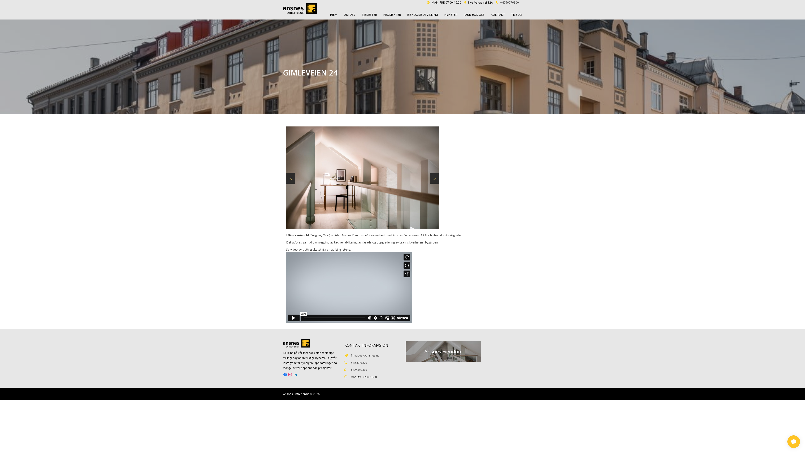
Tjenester (369, 15)
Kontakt (498, 15)
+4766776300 (509, 2)
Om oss (349, 15)
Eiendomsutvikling (422, 15)
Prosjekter (392, 15)
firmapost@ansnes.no (365, 355)
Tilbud (516, 15)
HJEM (333, 15)
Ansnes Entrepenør (296, 394)
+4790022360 (359, 370)
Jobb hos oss (474, 15)
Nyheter (450, 15)
